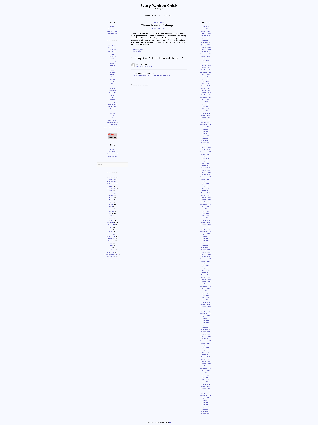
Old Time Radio (138, 49)
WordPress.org (112, 33)
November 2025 (205, 33)
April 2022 (205, 108)
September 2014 (205, 313)
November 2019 (205, 172)
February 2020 (205, 168)
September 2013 (205, 341)
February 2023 (205, 86)
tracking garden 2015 (112, 122)
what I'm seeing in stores (112, 127)
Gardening (112, 90)
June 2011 (205, 402)
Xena (170, 422)
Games (112, 88)
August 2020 (205, 154)
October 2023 (205, 70)
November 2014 (205, 309)
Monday (112, 102)
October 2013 (205, 338)
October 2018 (205, 202)
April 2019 (205, 188)
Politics (112, 109)
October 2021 (205, 122)
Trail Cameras (112, 124)
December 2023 (205, 65)
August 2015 (205, 288)
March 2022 (205, 111)
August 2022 (205, 99)
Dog (112, 81)
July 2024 (206, 58)
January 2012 (205, 386)
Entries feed (112, 29)
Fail (112, 83)
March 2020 (205, 165)
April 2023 (205, 83)
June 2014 (205, 320)
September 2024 (205, 54)
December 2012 (205, 361)
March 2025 (205, 40)
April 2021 (205, 136)
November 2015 (205, 281)
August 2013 (205, 343)
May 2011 (205, 404)
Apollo (112, 63)
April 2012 (205, 379)
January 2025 (205, 45)
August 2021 (205, 127)
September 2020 (205, 152)
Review (112, 113)
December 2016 (205, 252)
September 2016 (205, 259)
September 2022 (205, 97)
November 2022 (205, 92)
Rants (112, 111)
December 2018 (205, 197)
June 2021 (205, 131)
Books (112, 74)
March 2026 (205, 29)
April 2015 (205, 297)
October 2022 (205, 95)
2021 (112, 58)
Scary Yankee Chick (159, 5)
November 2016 (205, 254)
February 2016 (205, 275)
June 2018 (205, 211)
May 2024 (205, 61)
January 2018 (205, 222)
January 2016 (205, 277)
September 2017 (205, 231)
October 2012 (205, 366)
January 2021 (205, 143)
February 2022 (205, 113)
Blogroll (112, 72)
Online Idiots (112, 106)
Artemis (112, 65)
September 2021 (205, 124)
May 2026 (205, 26)
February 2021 (205, 140)
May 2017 (205, 240)
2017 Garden (112, 47)
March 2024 (205, 63)
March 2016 (205, 272)
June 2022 (205, 104)
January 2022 (205, 115)
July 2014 (206, 318)
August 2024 (205, 56)
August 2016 (205, 261)
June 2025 (205, 38)
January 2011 (205, 413)
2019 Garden (112, 52)
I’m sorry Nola (137, 51)
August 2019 (205, 179)
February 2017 (205, 247)
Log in (112, 26)
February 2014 (205, 329)
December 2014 (205, 306)
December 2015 (205, 279)
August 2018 (205, 206)
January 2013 (205, 359)
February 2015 (205, 302)
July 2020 (206, 156)
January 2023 (205, 88)
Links (112, 97)
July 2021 (206, 129)
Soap (112, 115)
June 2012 (205, 375)
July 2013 (206, 345)
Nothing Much (159, 23)
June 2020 (205, 158)
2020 (112, 54)
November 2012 (205, 363)
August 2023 (205, 74)
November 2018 (205, 199)
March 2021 (205, 138)
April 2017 (205, 243)
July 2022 (206, 102)
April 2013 (205, 352)
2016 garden (112, 45)
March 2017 (205, 245)
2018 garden (112, 49)
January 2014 (205, 331)
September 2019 (205, 177)
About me (167, 15)
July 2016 (206, 263)
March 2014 (205, 327)
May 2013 (205, 350)
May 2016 (205, 268)
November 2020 (205, 147)
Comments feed (112, 31)
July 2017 (206, 236)
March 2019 (205, 190)
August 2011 (205, 398)
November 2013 (205, 336)
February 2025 (205, 42)
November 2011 (205, 391)
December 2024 (205, 47)
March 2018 (205, 218)
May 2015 (205, 295)
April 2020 (205, 163)
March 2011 (205, 409)
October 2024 (205, 51)
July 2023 (206, 76)
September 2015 (205, 286)
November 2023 (205, 67)
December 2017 (205, 225)
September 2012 (205, 368)
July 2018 (206, 209)
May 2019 (205, 186)
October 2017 (205, 229)
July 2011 (206, 400)
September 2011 (205, 395)
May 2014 (205, 322)
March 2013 (205, 354)
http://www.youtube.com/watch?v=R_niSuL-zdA (152, 75)
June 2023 (205, 79)
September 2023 (205, 72)
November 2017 (205, 227)
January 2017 (205, 250)
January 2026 (205, 31)
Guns (112, 95)
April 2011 (205, 407)
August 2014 (205, 316)
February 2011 (205, 411)
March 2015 (205, 300)
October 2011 (205, 393)
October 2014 (205, 311)
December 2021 (205, 117)
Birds (112, 68)
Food (112, 86)
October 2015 (205, 284)
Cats (112, 77)
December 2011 (205, 388)
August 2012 (205, 370)
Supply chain (112, 120)
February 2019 (205, 193)
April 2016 (205, 270)
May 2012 (205, 377)
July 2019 (206, 181)
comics (112, 79)
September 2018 (205, 204)
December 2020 (205, 145)
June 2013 (205, 347)
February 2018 (205, 220)
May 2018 (205, 213)
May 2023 (205, 81)
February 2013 (205, 357)
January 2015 (205, 304)
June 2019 (205, 184)
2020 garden (112, 56)
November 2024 (205, 49)
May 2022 (205, 106)
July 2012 (206, 372)
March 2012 (205, 382)
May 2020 (205, 161)
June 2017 (205, 238)
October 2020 (205, 149)
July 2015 (206, 291)
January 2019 (205, 195)
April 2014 (205, 325)
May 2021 (205, 133)
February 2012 (205, 384)
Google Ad (112, 93)
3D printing (112, 61)
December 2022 (205, 90)
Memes (112, 99)
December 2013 (205, 334)
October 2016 (205, 256)
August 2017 (205, 234)
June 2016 (205, 265)
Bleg (112, 70)
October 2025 (205, 35)
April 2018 (205, 215)
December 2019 (205, 170)
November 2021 (205, 120)
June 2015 (205, 293)
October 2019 (205, 174)
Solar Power (112, 118)
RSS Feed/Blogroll (151, 15)
